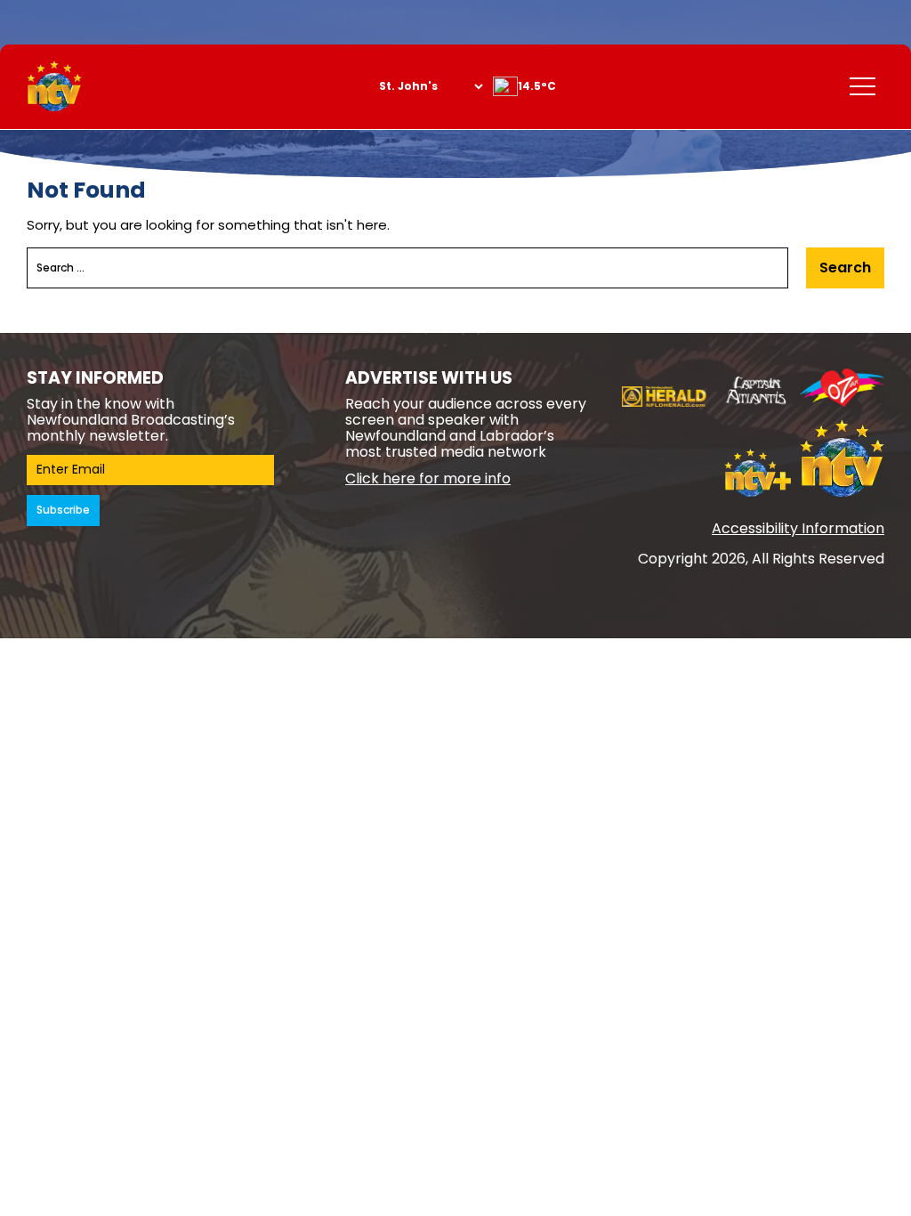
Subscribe (63, 509)
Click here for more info (428, 478)
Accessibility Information (798, 528)
